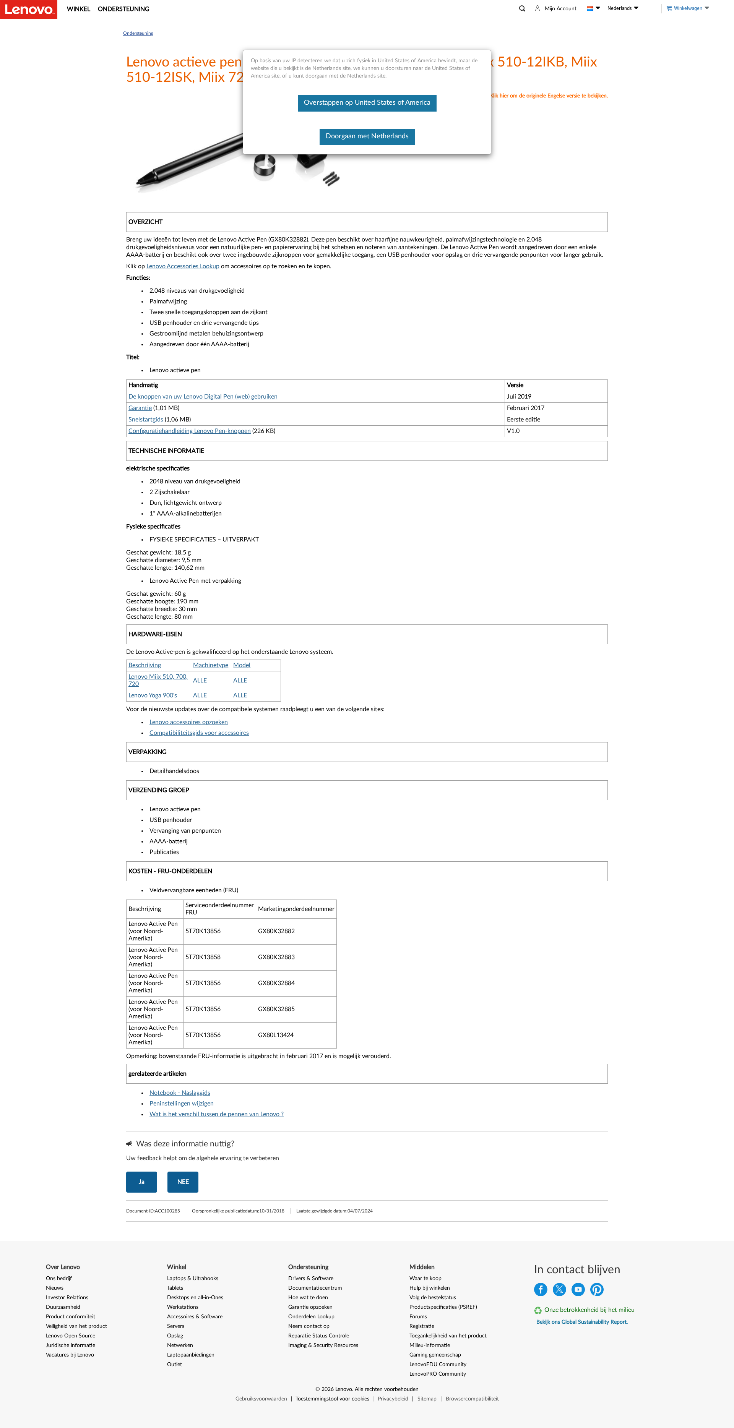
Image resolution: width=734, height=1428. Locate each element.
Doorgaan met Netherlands (367, 136)
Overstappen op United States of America (367, 102)
